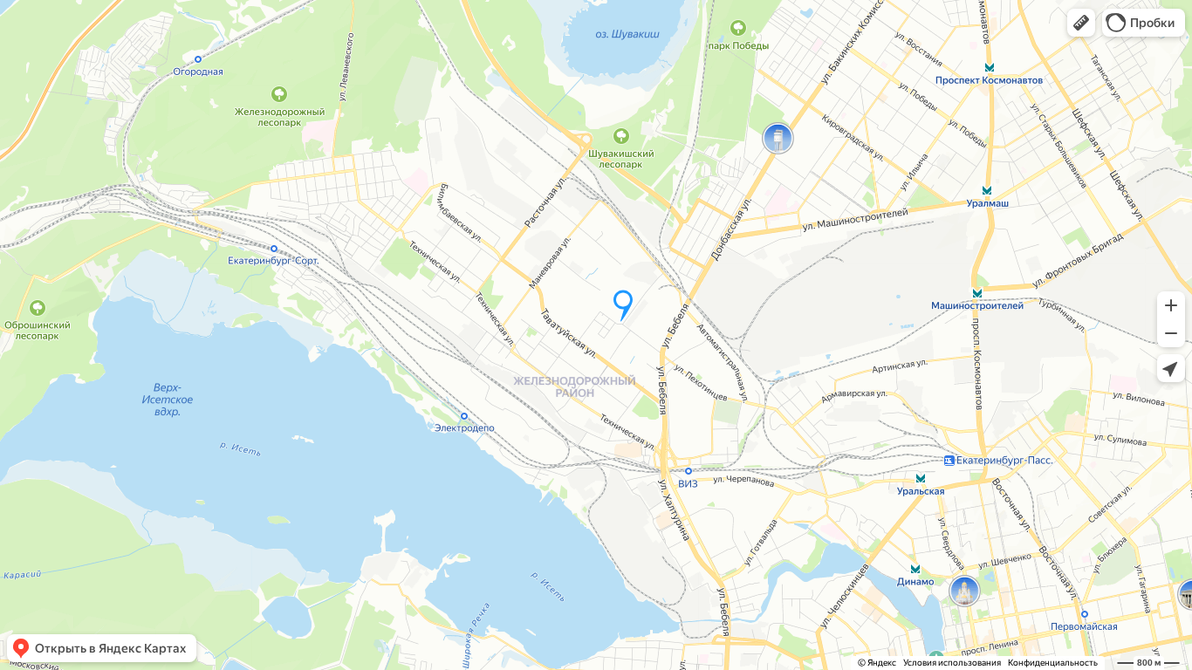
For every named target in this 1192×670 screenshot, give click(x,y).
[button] (1081, 23)
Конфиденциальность (1053, 662)
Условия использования (952, 662)
